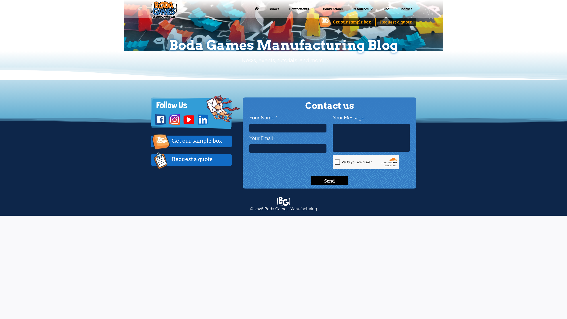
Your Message (349, 118)
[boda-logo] (164, 3)
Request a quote (192, 159)
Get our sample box (197, 141)
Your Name (263, 118)
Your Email (262, 138)
